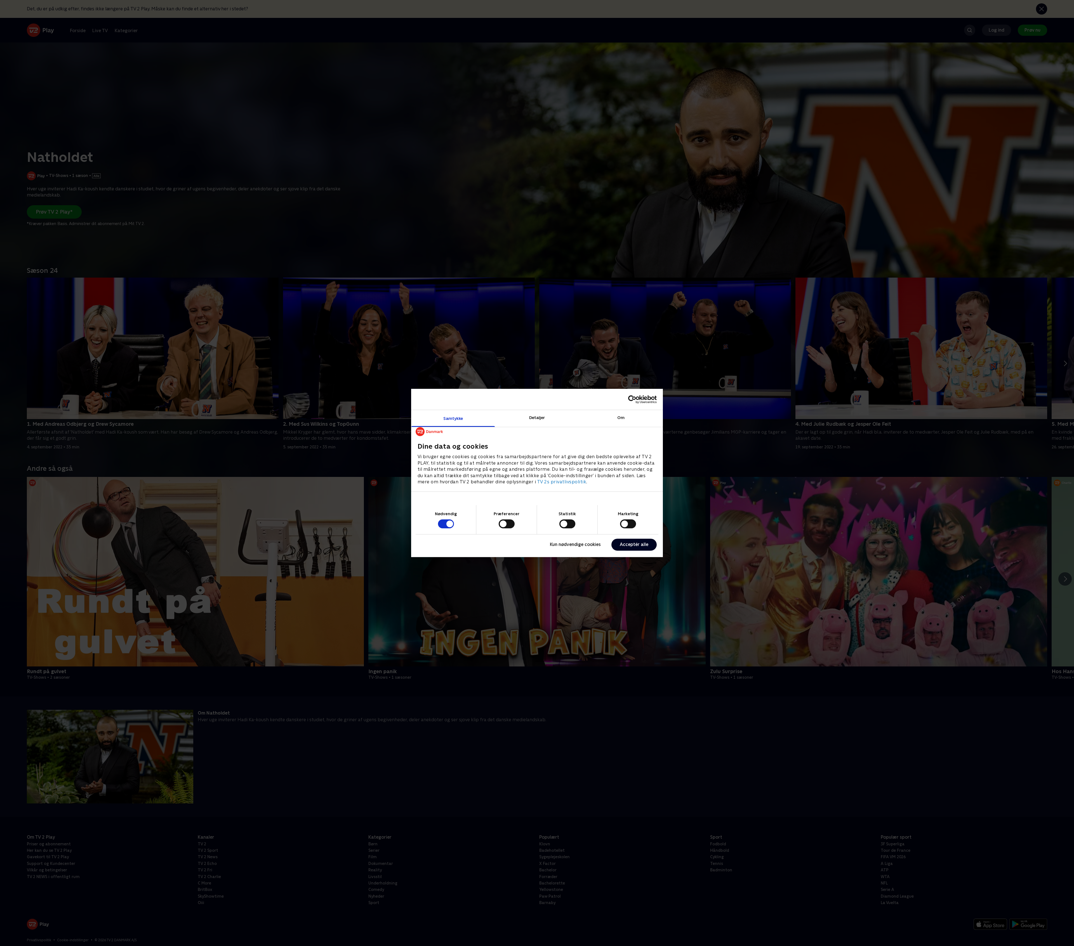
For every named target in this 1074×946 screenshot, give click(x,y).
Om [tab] (621, 417)
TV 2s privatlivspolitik (562, 481)
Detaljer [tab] (537, 417)
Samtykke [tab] (453, 418)
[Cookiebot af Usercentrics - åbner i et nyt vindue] (632, 399)
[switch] (507, 523)
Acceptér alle (634, 544)
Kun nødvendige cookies (575, 544)
